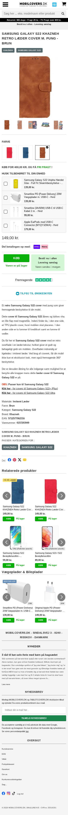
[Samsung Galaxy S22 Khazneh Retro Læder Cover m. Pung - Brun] (42, 152)
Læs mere (6, 684)
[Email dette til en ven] (24, 460)
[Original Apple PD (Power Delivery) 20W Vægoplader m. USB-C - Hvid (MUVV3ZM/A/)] (50, 592)
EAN (4, 754)
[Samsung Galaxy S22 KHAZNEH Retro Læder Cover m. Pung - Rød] (9, 152)
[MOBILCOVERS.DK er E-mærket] (54, 5)
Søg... (4, 785)
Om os (4, 774)
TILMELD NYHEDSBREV (34, 718)
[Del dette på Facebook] (9, 460)
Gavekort (5, 769)
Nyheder (34, 646)
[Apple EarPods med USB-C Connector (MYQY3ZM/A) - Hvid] (15, 225)
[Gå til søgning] (63, 13)
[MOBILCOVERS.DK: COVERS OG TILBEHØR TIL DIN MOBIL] (33, 4)
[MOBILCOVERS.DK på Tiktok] (13, 794)
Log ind (20, 794)
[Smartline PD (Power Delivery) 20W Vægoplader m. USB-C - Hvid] (15, 197)
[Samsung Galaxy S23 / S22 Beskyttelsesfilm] (50, 537)
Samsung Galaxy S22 (29, 50)
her (27, 731)
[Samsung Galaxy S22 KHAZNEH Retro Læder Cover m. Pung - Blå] (25, 152)
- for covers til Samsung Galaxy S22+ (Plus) (34, 388)
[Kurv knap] (64, 3)
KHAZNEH (8, 50)
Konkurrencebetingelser (12, 779)
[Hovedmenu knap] (5, 5)
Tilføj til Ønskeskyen (36, 293)
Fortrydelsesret (8, 764)
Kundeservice (7, 749)
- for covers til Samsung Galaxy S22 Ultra (29, 393)
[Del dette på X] (19, 460)
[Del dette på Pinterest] (14, 460)
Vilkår (4, 759)
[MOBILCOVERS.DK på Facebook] (3, 794)
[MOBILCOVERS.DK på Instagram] (8, 794)
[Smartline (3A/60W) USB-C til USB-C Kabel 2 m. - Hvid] (15, 211)
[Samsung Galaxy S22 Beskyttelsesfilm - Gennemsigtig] (18, 537)
